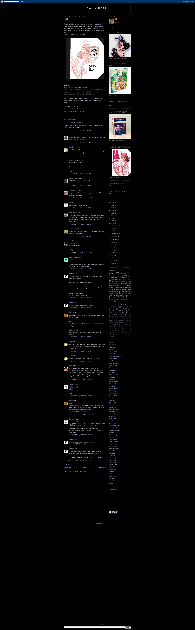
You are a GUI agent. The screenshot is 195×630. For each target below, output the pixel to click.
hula (118, 301)
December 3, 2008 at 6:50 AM (80, 173)
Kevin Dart (112, 400)
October (115, 237)
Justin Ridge (72, 229)
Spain (127, 324)
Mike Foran (112, 379)
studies (117, 307)
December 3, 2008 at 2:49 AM (80, 130)
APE (112, 299)
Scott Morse (112, 361)
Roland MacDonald (74, 122)
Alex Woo (111, 478)
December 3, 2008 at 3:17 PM (80, 208)
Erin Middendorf (113, 439)
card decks (124, 291)
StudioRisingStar (73, 384)
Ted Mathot (112, 349)
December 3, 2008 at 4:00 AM (80, 142)
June (114, 247)
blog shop (118, 326)
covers (120, 309)
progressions (113, 279)
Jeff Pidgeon (112, 418)
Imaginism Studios (114, 430)
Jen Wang (112, 416)
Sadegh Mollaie (73, 241)
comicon (114, 281)
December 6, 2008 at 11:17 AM (80, 269)
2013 (112, 210)
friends (110, 311)
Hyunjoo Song (113, 435)
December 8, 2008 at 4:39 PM (80, 337)
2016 (112, 205)
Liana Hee (112, 398)
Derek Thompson (114, 448)
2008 (112, 223)
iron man (120, 318)
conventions (123, 275)
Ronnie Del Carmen (114, 368)
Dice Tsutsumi (113, 446)
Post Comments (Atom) (79, 471)
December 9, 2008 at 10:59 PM (80, 361)
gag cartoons (112, 318)
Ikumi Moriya (112, 432)
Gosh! (98, 92)
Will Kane (71, 273)
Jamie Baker (112, 423)
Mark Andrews (113, 393)
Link (110, 105)
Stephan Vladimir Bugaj (115, 356)
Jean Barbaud (113, 421)
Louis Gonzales (113, 395)
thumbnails (114, 297)
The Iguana (112, 347)
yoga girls (120, 322)
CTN (115, 324)
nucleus (110, 332)
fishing (127, 309)
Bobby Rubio (112, 467)
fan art (127, 316)
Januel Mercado (73, 212)
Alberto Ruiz (112, 481)
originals (111, 320)
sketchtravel (127, 312)
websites (129, 334)
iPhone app (118, 328)
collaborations (118, 316)
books (82, 113)
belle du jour (74, 113)
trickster (128, 295)
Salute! (114, 228)
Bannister (111, 471)
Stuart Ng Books (78, 92)
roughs (129, 289)
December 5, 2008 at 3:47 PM (80, 236)
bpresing (71, 312)
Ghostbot (111, 437)
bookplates (112, 283)
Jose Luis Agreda (114, 409)
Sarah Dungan (113, 365)
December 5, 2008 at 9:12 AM (80, 224)
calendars (119, 287)
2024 (112, 202)
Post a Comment (69, 465)
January (115, 260)
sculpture (111, 293)
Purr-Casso (114, 291)
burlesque (126, 326)
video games (112, 322)
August (114, 242)
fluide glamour (125, 305)
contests (113, 309)
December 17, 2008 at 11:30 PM (81, 414)
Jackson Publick (113, 428)
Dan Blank (112, 453)
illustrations (126, 328)
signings (119, 312)
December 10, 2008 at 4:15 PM (80, 379)
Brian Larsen (112, 462)
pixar (116, 332)
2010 (112, 218)
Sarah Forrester (113, 363)
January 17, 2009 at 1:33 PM (80, 444)
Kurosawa (121, 324)
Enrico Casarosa (113, 441)
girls (111, 273)
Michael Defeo (113, 384)
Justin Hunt (112, 405)
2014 (112, 208)
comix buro (125, 303)
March (114, 255)
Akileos (111, 483)
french (110, 307)
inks (116, 311)
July (113, 244)
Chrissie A (71, 135)
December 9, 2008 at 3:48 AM (80, 351)
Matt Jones (72, 419)
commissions (119, 295)
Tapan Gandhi (73, 257)
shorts (112, 312)
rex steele (127, 279)
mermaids (111, 305)
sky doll (127, 320)
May (113, 250)
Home (85, 467)
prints (129, 297)
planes (129, 311)
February (115, 258)
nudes (127, 318)
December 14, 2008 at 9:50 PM (80, 396)
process (111, 275)
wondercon (125, 301)
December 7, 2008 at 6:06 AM (80, 298)
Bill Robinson (112, 469)
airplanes (111, 326)
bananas (126, 299)
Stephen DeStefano (114, 354)
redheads (122, 332)
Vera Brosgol (112, 345)
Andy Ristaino (113, 476)
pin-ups (121, 283)
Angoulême (118, 299)
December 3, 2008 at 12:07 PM (80, 198)
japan (110, 330)
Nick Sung (112, 372)
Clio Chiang (112, 455)
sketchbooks (119, 320)
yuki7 (111, 336)
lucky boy (116, 330)
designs (110, 328)
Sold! (113, 231)
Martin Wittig (112, 391)
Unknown (71, 341)
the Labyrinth (83, 94)
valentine (122, 297)
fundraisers (113, 277)
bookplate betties (126, 307)
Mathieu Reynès (113, 388)
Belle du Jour (99, 26)
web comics (122, 334)
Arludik (111, 474)
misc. (123, 330)
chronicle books (113, 303)
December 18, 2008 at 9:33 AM (80, 435)
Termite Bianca (125, 315)
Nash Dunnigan (113, 375)
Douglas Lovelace (114, 444)
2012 (112, 213)
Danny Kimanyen (114, 451)
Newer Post (67, 467)
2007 (112, 264)
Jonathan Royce (113, 411)
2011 (112, 215)
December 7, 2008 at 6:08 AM (80, 308)
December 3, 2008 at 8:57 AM (80, 185)
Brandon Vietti (113, 464)
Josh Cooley (112, 407)
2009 (112, 221)
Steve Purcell (113, 352)
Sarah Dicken (72, 356)
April (113, 252)
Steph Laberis (113, 358)
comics (119, 285)
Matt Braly (112, 386)
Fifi (111, 315)
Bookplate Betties (89, 98)
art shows (123, 273)
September (115, 239)
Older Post (102, 467)
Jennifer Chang (113, 414)
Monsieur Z (112, 377)
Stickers (116, 315)
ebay (117, 305)
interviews (122, 311)
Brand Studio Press (90, 92)
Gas (70, 202)
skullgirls (111, 334)
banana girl (124, 281)
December (115, 226)
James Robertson (114, 425)
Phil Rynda (112, 370)
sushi (116, 334)
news (128, 330)
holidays (111, 301)
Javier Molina (72, 366)
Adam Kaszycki (73, 190)
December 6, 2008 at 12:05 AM (80, 252)
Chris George (112, 458)
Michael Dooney (73, 178)
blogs (110, 316)
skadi (128, 332)
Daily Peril (98, 8)
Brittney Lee (112, 460)
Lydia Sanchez (73, 147)
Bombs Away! (116, 233)
